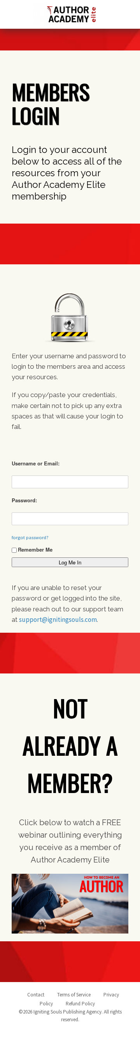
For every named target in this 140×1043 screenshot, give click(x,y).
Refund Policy (80, 1003)
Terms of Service (74, 994)
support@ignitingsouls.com (58, 619)
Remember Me (35, 549)
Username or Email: (36, 463)
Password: (24, 500)
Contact (35, 994)
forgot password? (30, 537)
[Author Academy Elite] (72, 12)
